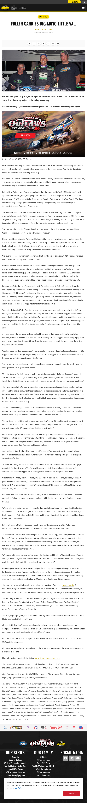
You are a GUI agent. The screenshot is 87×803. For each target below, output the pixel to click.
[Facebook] (65, 758)
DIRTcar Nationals (43, 760)
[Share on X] (34, 43)
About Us (15, 757)
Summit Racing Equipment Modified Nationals (15, 777)
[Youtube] (78, 758)
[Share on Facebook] (29, 43)
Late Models (43, 17)
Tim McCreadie (68, 585)
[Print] (58, 43)
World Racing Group (43, 769)
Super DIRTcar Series (15, 769)
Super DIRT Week (43, 763)
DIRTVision (43, 757)
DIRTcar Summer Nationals (15, 772)
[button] (84, 2)
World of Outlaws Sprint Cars (15, 766)
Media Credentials (43, 775)
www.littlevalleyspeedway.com (47, 658)
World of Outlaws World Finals (43, 766)
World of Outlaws (43, 29)
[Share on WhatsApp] (48, 43)
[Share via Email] (53, 43)
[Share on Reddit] (43, 43)
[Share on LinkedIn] (39, 43)
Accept (71, 794)
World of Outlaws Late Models (15, 763)
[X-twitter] (72, 758)
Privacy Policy (17, 788)
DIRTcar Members (43, 772)
